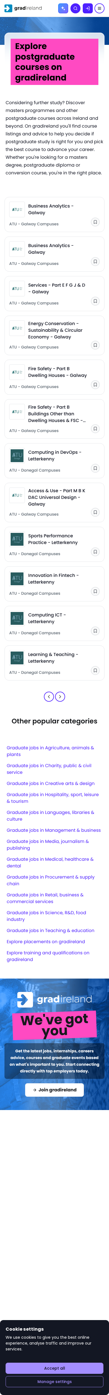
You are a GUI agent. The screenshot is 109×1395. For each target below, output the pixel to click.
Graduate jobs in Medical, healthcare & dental (50, 862)
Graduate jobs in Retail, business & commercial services (45, 898)
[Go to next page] (60, 697)
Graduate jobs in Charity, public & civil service (49, 768)
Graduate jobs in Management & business (54, 830)
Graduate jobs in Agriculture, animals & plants (50, 751)
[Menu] (99, 8)
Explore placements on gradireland (46, 941)
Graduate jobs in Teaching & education (50, 930)
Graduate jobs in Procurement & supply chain (51, 880)
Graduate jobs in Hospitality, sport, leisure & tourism (53, 797)
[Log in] (88, 8)
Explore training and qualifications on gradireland (48, 956)
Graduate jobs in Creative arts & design (51, 783)
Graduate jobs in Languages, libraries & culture (50, 815)
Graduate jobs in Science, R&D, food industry (46, 916)
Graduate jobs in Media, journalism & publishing (48, 844)
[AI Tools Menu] (63, 8)
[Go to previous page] (49, 697)
